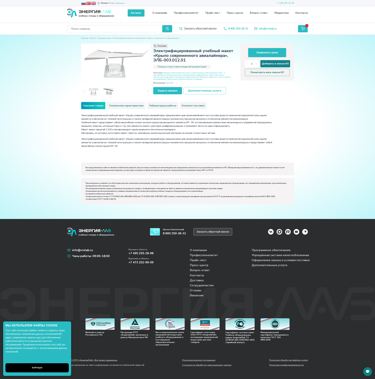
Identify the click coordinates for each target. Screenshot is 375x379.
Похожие (160, 46)
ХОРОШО (37, 367)
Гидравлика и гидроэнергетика (210, 75)
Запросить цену (267, 52)
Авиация (167, 73)
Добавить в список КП (275, 63)
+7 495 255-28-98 (285, 3)
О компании (159, 13)
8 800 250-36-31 (238, 28)
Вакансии (196, 295)
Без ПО (169, 82)
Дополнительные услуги (204, 90)
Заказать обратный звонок (213, 231)
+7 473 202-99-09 (141, 262)
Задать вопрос (168, 90)
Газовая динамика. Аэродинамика (181, 75)
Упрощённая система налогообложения (280, 255)
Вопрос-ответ (259, 13)
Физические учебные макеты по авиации (184, 79)
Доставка (197, 280)
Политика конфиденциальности (286, 365)
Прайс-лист (212, 13)
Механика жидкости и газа (211, 77)
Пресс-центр (235, 13)
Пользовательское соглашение (198, 360)
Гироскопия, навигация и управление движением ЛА (176, 77)
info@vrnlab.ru (268, 28)
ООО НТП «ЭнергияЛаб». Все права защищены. (92, 360)
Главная (84, 38)
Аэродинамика (104, 38)
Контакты (301, 13)
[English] (93, 3)
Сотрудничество (202, 285)
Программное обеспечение (271, 250)
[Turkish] (88, 3)
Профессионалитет (186, 13)
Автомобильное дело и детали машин (188, 73)
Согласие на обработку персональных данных (206, 365)
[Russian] (83, 3)
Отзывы (195, 290)
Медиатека (281, 13)
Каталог (93, 38)
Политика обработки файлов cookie (288, 360)
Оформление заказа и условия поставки (281, 260)
